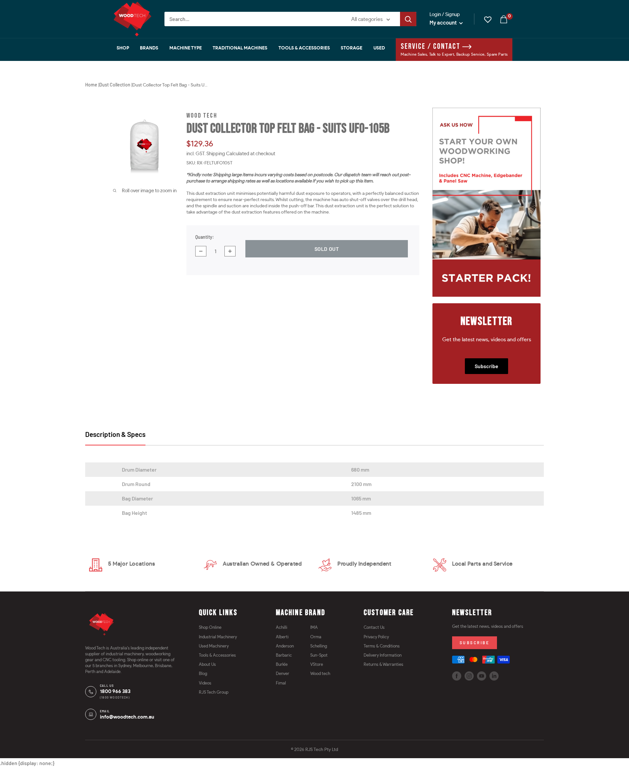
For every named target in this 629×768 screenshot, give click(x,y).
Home (91, 84)
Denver (282, 674)
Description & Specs (115, 434)
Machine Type (185, 48)
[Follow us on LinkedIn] (494, 676)
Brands (149, 48)
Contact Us (374, 628)
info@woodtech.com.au (127, 717)
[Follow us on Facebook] (456, 676)
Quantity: (204, 237)
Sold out (326, 249)
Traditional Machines (240, 48)
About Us (207, 665)
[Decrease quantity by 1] (200, 251)
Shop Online (210, 628)
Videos (205, 683)
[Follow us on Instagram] (469, 676)
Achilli (281, 628)
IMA (314, 628)
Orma (315, 637)
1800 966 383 (115, 691)
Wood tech (320, 674)
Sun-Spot (319, 655)
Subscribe (486, 366)
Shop (123, 48)
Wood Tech (201, 115)
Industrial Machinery (218, 637)
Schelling (318, 646)
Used (379, 48)
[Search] (408, 19)
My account (443, 22)
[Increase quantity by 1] (230, 251)
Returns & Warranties (383, 665)
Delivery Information (383, 655)
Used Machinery (214, 646)
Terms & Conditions (382, 646)
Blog (203, 674)
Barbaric (284, 655)
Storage (351, 48)
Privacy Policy (376, 637)
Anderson (285, 646)
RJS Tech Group (213, 692)
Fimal (281, 683)
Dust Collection (114, 84)
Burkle (282, 665)
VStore (316, 665)
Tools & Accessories (304, 48)
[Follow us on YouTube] (481, 676)
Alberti (282, 637)
